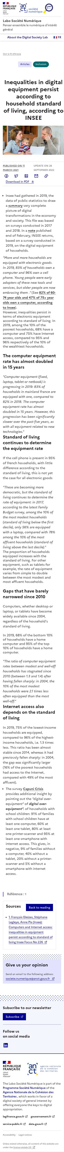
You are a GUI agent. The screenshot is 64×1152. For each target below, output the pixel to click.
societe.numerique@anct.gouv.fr (28, 978)
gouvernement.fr (41, 1116)
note (31, 230)
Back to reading (39, 907)
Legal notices (25, 1134)
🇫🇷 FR (57, 37)
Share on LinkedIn (26, 175)
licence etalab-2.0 (22, 1147)
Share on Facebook (6, 175)
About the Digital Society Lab (27, 37)
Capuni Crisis (33, 788)
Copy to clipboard (46, 175)
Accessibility (9, 1134)
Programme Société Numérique (24, 1088)
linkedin (5, 1045)
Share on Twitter (16, 175)
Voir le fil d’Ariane (12, 54)
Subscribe (12, 1017)
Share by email (36, 175)
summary (15, 205)
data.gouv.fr (36, 1124)
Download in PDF (18, 181)
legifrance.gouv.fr (13, 1116)
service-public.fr (12, 1124)
